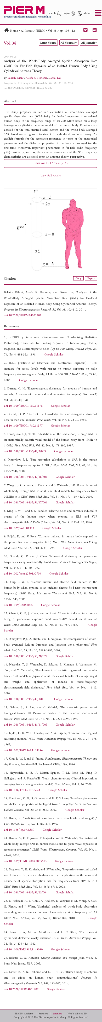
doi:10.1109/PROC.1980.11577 (23, 426)
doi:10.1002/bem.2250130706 (22, 574)
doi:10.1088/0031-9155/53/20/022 (25, 656)
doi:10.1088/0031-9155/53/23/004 (25, 892)
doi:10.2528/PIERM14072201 (19, 88)
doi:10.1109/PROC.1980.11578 (23, 406)
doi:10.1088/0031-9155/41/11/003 (25, 725)
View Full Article (51, 175)
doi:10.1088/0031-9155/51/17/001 (25, 503)
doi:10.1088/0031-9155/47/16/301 (25, 477)
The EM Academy (24, 1014)
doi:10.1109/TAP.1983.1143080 (23, 949)
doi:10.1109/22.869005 (18, 605)
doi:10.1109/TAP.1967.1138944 (23, 750)
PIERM (40, 31)
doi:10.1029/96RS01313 (19, 528)
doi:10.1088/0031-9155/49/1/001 (25, 699)
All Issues (26, 31)
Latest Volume (48, 43)
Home (14, 31)
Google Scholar (45, 88)
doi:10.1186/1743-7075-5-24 (22, 790)
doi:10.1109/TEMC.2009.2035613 (25, 861)
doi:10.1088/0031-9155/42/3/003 (25, 451)
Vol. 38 (52, 31)
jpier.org (57, 1014)
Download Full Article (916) (50, 163)
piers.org (43, 1014)
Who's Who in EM (77, 1014)
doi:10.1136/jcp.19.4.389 (19, 830)
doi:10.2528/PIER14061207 (21, 989)
